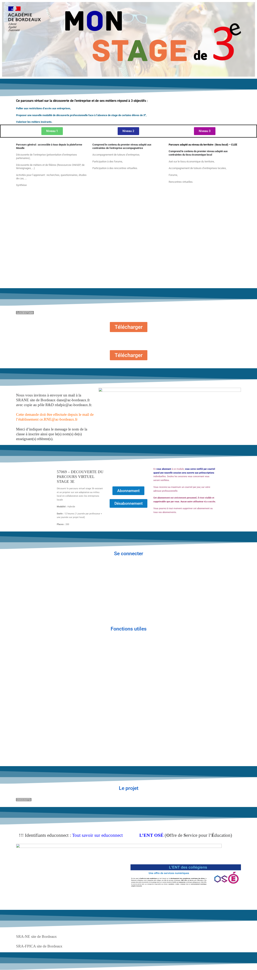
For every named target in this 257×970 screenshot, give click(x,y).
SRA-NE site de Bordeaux (36, 936)
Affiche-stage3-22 (25, 312)
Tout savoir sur (86, 835)
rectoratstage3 (23, 799)
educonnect (112, 835)
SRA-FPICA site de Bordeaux (39, 946)
